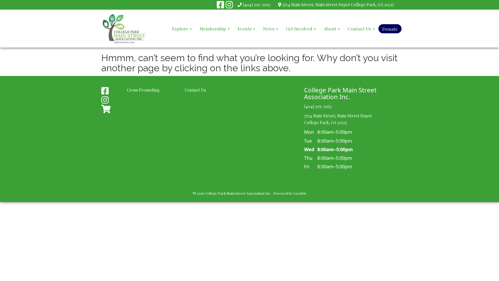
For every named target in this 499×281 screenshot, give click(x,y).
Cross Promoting (143, 90)
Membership (213, 28)
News (269, 28)
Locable (299, 193)
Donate (390, 29)
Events (245, 28)
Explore (180, 28)
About (330, 28)
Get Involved (299, 28)
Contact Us (360, 28)
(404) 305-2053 (256, 4)
